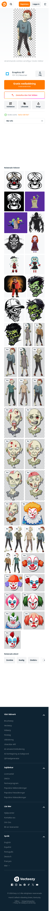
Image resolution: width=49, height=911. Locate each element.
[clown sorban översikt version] (14, 201)
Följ (40, 75)
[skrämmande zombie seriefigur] (9, 443)
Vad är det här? (23, 115)
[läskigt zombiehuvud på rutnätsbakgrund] (28, 537)
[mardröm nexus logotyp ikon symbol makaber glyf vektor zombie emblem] (12, 286)
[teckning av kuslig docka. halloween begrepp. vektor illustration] (14, 328)
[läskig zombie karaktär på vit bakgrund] (33, 723)
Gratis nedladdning (24, 84)
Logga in (36, 4)
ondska (33, 889)
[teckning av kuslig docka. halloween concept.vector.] (14, 307)
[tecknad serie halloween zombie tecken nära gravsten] (15, 264)
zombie (9, 889)
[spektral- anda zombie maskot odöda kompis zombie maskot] (33, 418)
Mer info (9, 121)
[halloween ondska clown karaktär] (15, 371)
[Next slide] (38, 890)
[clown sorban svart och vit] (14, 222)
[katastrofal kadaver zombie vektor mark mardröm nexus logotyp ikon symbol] (31, 285)
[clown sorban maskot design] (14, 181)
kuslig (21, 889)
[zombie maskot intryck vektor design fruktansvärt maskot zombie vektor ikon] (13, 418)
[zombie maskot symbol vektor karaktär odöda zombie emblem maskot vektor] (33, 394)
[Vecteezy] (4, 4)
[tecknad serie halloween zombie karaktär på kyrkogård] (14, 243)
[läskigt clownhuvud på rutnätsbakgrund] (16, 722)
